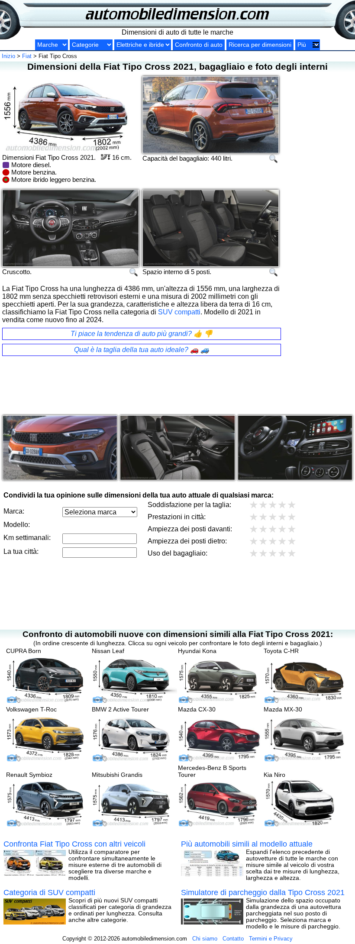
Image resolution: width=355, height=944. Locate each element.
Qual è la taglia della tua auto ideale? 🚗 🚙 (141, 349)
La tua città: (21, 551)
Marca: (13, 511)
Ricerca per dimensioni (260, 45)
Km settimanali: (27, 537)
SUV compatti (179, 312)
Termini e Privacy (271, 938)
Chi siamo (204, 938)
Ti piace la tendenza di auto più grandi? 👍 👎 (142, 333)
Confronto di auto (199, 45)
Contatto (233, 938)
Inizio (8, 56)
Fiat (27, 56)
